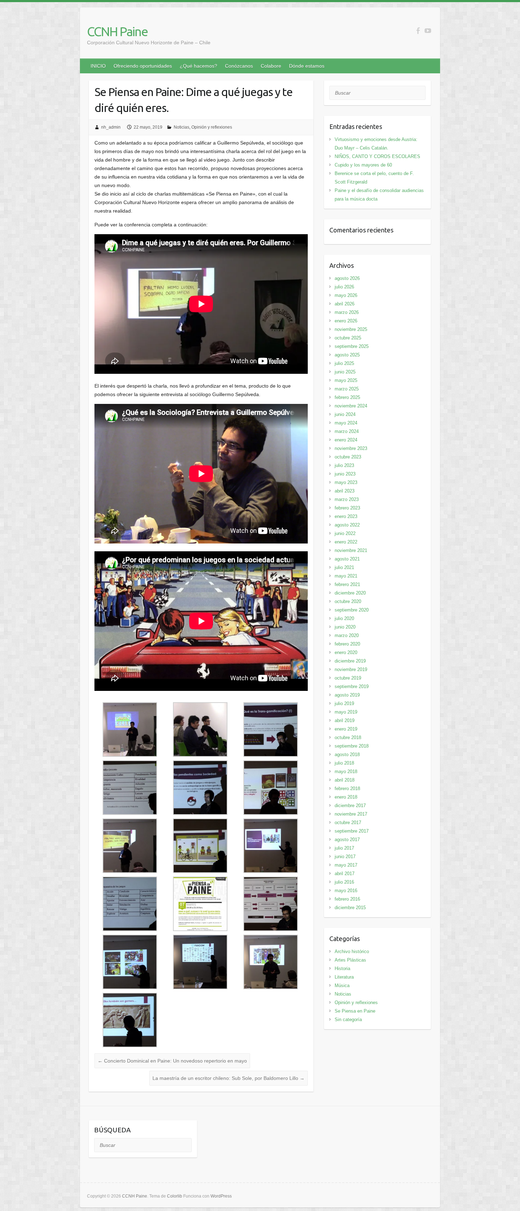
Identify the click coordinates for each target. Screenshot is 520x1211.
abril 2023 (344, 491)
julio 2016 (344, 882)
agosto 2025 (347, 354)
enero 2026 (346, 320)
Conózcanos (239, 66)
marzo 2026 (347, 312)
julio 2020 (344, 618)
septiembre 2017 (352, 831)
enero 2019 (346, 729)
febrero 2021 (347, 584)
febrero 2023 (347, 508)
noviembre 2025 (351, 329)
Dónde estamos (306, 66)
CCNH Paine (117, 31)
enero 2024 (346, 440)
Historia (342, 968)
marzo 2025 (347, 389)
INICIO (98, 66)
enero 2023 (346, 516)
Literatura (344, 977)
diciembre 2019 (350, 661)
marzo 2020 (347, 635)
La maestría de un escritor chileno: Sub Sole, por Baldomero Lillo (228, 1078)
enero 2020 (346, 652)
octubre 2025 (348, 337)
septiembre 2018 (352, 746)
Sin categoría (348, 1019)
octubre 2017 (348, 822)
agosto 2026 (347, 278)
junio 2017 (345, 856)
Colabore (271, 66)
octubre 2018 (348, 737)
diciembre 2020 (350, 593)
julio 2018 (344, 763)
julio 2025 (344, 363)
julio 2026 (344, 286)
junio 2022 (345, 533)
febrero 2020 (347, 644)
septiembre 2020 (352, 610)
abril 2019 (344, 720)
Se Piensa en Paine (355, 1011)
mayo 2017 (346, 865)
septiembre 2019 (352, 686)
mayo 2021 (346, 576)
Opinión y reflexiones (211, 127)
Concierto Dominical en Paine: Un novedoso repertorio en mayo (172, 1061)
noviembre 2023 (351, 448)
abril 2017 (344, 873)
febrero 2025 (347, 397)
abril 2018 (344, 780)
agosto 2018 (347, 754)
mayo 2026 (346, 295)
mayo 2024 (346, 423)
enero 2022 (346, 542)
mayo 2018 (346, 771)
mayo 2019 (346, 712)
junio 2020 (345, 627)
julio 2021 (344, 567)
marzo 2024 (347, 431)
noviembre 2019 (351, 669)
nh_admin (111, 127)
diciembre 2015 (350, 907)
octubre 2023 (348, 457)
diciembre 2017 (350, 805)
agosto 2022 (347, 525)
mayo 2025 (346, 380)
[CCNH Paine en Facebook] (418, 30)
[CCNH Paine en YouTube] (428, 30)
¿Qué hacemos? (198, 66)
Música (342, 985)
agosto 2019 (347, 695)
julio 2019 (344, 703)
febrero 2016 (347, 899)
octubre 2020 (348, 601)
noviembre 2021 (351, 550)
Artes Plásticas (350, 960)
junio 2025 (345, 371)
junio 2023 (345, 474)
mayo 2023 (346, 482)
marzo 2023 (347, 499)
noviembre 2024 (351, 406)
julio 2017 (344, 848)
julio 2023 (344, 465)
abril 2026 (344, 303)
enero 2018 (346, 797)
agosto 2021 (347, 559)
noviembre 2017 (351, 814)
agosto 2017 (347, 839)
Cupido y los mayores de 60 (363, 165)
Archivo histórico (352, 951)
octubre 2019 (348, 678)
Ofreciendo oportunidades (143, 66)
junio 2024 (345, 414)
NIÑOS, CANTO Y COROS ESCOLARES (377, 156)
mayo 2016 (346, 890)
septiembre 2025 (352, 346)
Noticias (181, 127)
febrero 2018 (347, 788)
